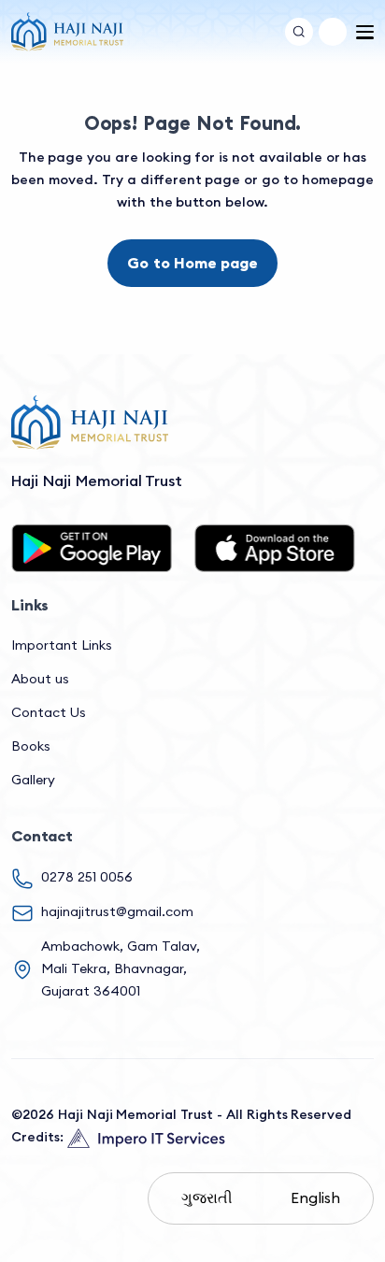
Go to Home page (192, 262)
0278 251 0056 (87, 876)
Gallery (33, 779)
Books (30, 746)
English (315, 1197)
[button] (333, 32)
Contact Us (48, 712)
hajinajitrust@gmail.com (117, 911)
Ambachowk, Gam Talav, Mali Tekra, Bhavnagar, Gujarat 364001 (120, 968)
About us (40, 678)
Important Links (61, 645)
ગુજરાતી (207, 1197)
